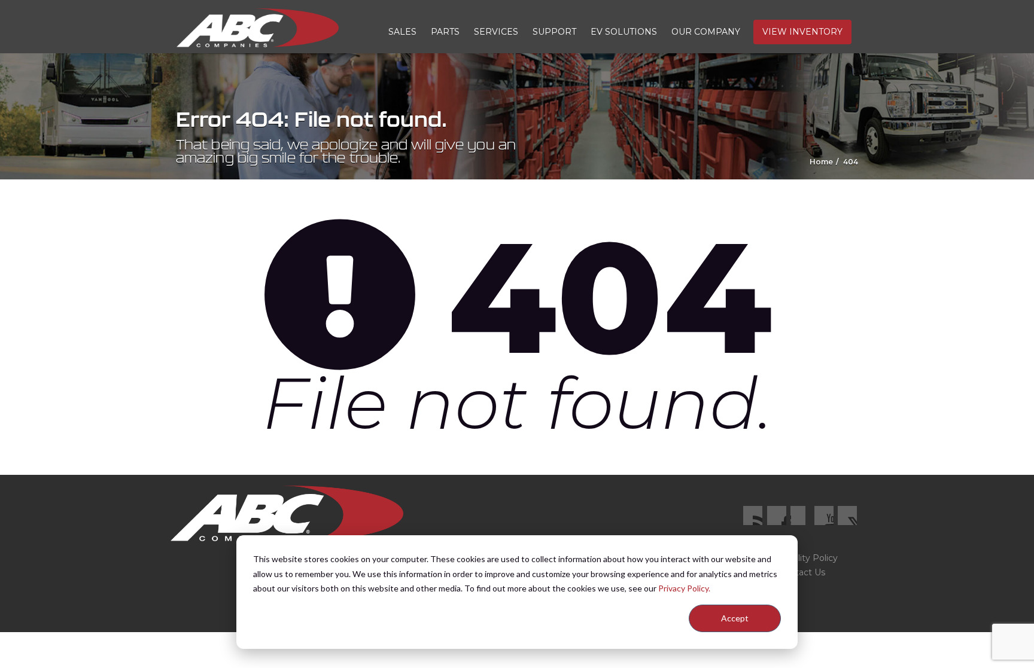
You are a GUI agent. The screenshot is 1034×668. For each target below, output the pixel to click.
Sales (402, 31)
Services (496, 31)
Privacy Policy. (684, 588)
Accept (735, 618)
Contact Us (801, 572)
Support (554, 31)
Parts (445, 31)
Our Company (705, 31)
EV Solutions (624, 31)
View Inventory (802, 31)
